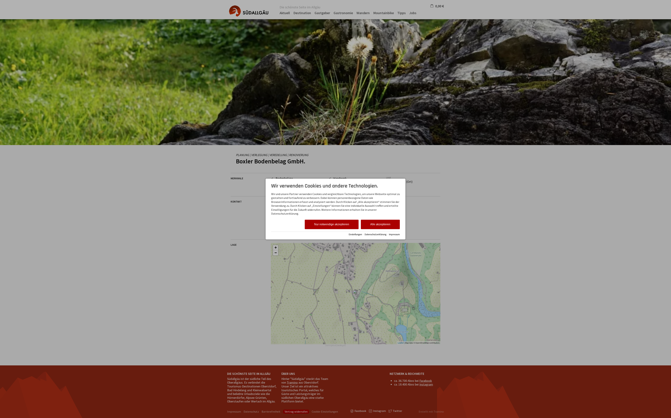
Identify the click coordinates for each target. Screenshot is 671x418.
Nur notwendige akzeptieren (331, 224)
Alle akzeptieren (380, 224)
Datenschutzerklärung (375, 234)
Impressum (394, 234)
